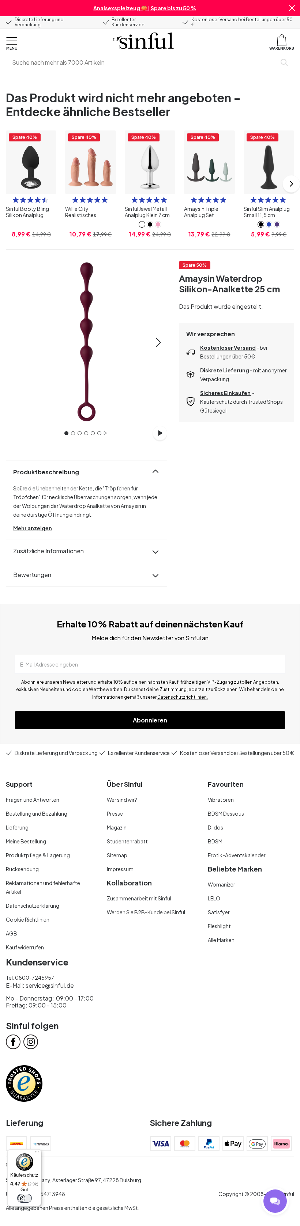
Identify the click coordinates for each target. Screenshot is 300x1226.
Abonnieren (150, 720)
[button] (292, 8)
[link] (142, 224)
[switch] (24, 1198)
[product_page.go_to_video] (160, 433)
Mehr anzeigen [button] (32, 528)
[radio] (16, 200)
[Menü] (37, 1153)
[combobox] (142, 62)
